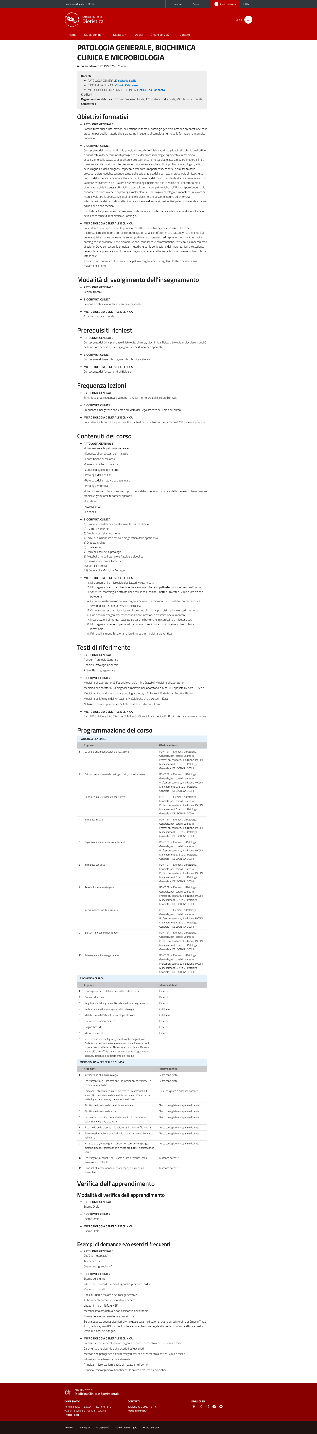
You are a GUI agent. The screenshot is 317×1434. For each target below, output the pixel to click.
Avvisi (139, 34)
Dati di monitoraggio (126, 1427)
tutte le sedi (73, 1415)
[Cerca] (248, 20)
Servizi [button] (196, 4)
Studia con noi (93, 34)
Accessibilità (102, 1427)
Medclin (91, 4)
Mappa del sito (151, 1427)
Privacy (68, 1427)
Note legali (84, 1427)
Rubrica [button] (178, 4)
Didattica (118, 34)
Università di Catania (75, 4)
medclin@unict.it (137, 1411)
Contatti (185, 34)
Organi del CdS (160, 34)
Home (72, 34)
